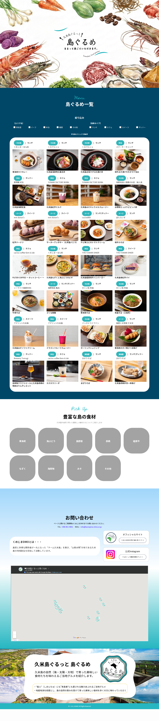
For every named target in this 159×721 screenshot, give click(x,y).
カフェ (109, 127)
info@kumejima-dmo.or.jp (91, 514)
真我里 (18, 127)
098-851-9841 (67, 514)
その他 (75, 127)
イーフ (33, 127)
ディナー (142, 127)
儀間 (61, 127)
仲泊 (47, 127)
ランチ (94, 127)
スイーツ (125, 127)
